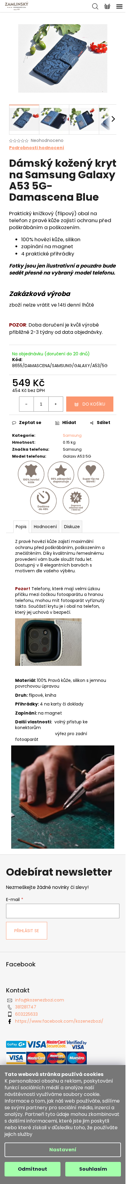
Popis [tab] (21, 527)
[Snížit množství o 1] (26, 404)
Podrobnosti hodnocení (36, 148)
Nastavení (62, 1149)
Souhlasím (93, 1169)
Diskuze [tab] (72, 527)
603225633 (26, 1014)
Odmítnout (32, 1169)
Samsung (72, 435)
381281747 (25, 1007)
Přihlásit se (26, 931)
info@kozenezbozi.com (39, 1000)
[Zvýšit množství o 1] (55, 404)
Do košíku (94, 404)
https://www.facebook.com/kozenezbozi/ (59, 1021)
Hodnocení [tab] (45, 527)
